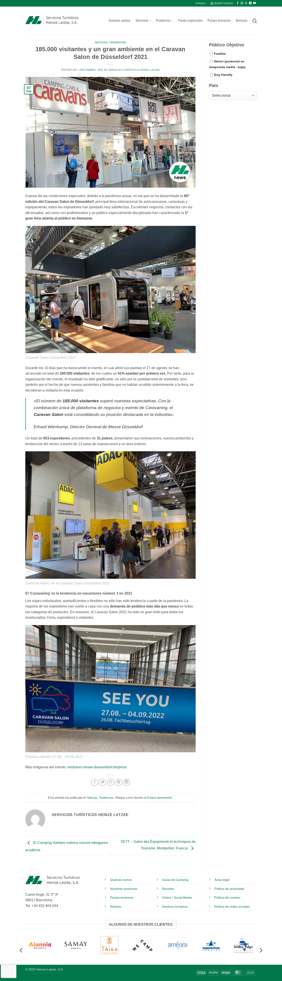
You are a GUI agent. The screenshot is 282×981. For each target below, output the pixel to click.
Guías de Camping (175, 879)
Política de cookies (227, 897)
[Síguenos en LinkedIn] (250, 3)
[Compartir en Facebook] (94, 782)
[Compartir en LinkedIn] (126, 782)
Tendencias (117, 42)
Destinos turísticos (175, 906)
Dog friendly (223, 74)
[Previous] (21, 949)
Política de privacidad (229, 888)
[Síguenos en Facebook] (237, 3)
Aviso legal (221, 879)
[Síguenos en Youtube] (254, 3)
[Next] (261, 949)
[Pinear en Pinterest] (118, 782)
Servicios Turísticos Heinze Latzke (134, 70)
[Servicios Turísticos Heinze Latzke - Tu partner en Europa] (51, 21)
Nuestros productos (123, 888)
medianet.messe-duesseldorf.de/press (97, 767)
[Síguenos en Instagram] (242, 3)
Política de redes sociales (232, 906)
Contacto (200, 3)
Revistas (168, 888)
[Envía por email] (110, 782)
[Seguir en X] (246, 3)
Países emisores (219, 20)
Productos (163, 20)
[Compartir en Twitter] (102, 782)
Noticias (241, 20)
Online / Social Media (177, 897)
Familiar (220, 53)
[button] (222, 3)
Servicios (141, 20)
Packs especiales (190, 20)
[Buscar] (254, 20)
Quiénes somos (119, 20)
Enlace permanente (159, 797)
